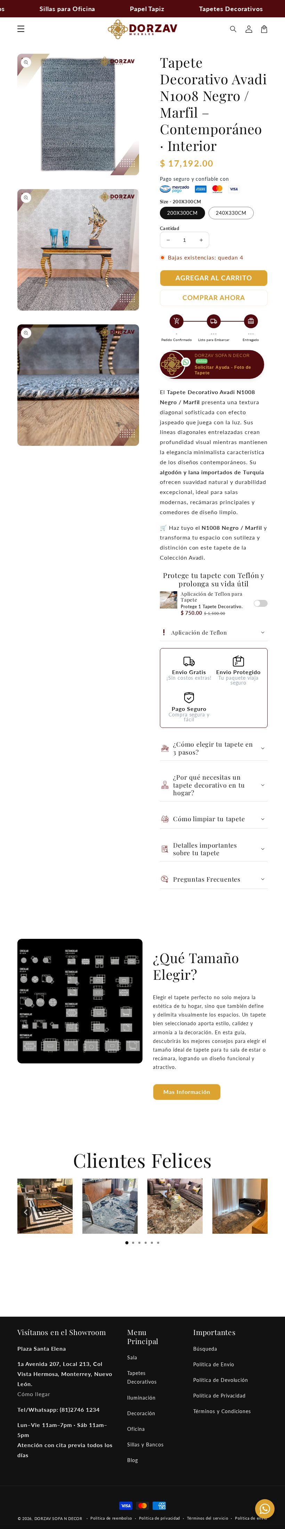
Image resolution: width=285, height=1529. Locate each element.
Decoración (141, 1413)
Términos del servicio (207, 1518)
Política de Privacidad (219, 1396)
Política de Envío (213, 1364)
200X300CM (182, 213)
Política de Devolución (220, 1380)
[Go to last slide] (26, 1212)
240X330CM (231, 213)
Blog (132, 1460)
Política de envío (251, 1518)
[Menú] (20, 29)
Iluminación (141, 1398)
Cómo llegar (33, 1394)
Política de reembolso (111, 1518)
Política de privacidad (159, 1518)
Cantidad (169, 228)
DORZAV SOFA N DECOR (58, 1518)
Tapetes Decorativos (142, 1377)
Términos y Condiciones (222, 1411)
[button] (233, 29)
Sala (132, 1357)
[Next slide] (259, 1212)
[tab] (127, 1243)
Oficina (136, 1429)
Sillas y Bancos (145, 1444)
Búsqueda (205, 1349)
